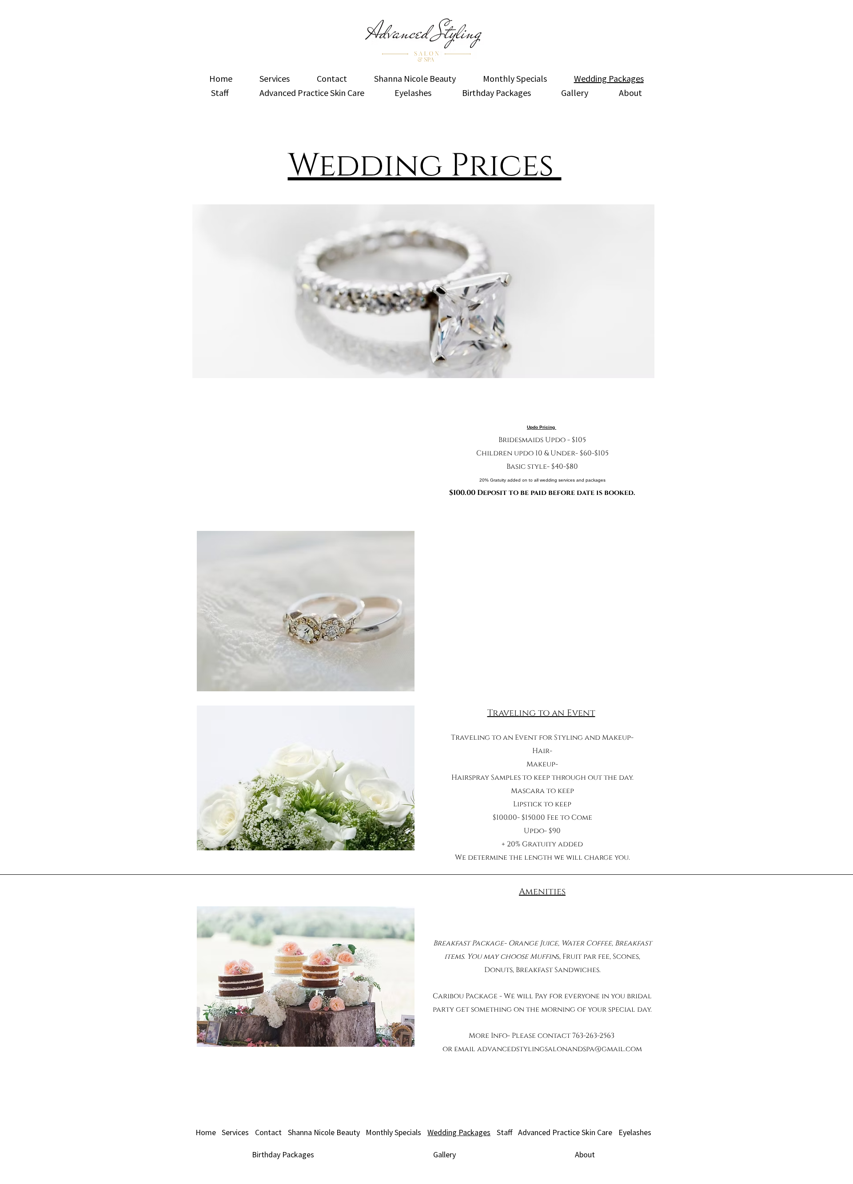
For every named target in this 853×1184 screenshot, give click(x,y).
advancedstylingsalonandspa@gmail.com (559, 1049)
